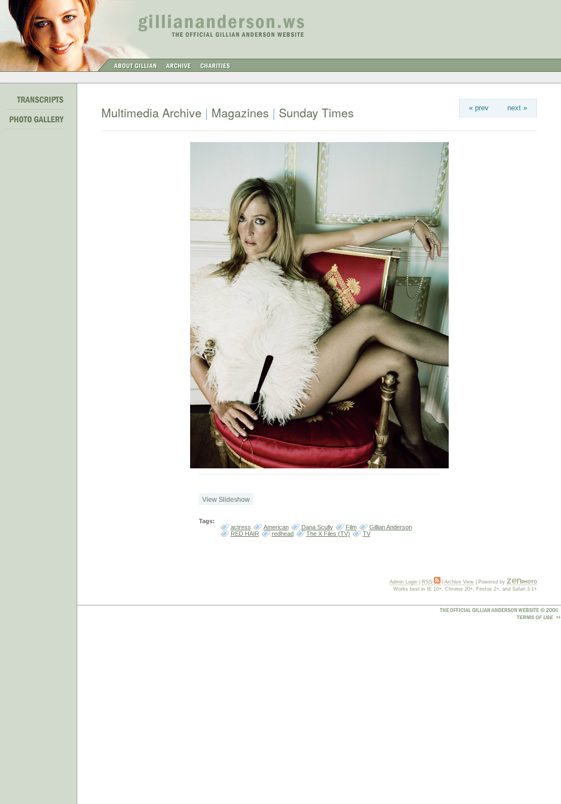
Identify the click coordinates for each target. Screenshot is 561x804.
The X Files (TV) (328, 533)
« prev (479, 108)
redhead (283, 533)
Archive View (459, 582)
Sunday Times (316, 112)
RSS (428, 582)
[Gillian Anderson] (319, 466)
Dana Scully (317, 527)
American (276, 527)
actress (241, 527)
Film (351, 527)
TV (366, 533)
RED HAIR (245, 533)
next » (517, 108)
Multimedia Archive (151, 112)
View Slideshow (226, 499)
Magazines (240, 112)
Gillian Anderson (390, 527)
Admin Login (403, 582)
